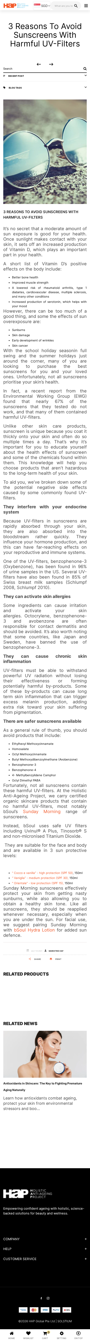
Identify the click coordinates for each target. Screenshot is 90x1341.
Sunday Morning (42, 811)
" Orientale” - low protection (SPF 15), (38, 883)
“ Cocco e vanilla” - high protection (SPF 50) (42, 873)
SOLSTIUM (64, 1321)
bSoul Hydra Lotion (34, 930)
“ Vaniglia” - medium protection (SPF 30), (40, 878)
